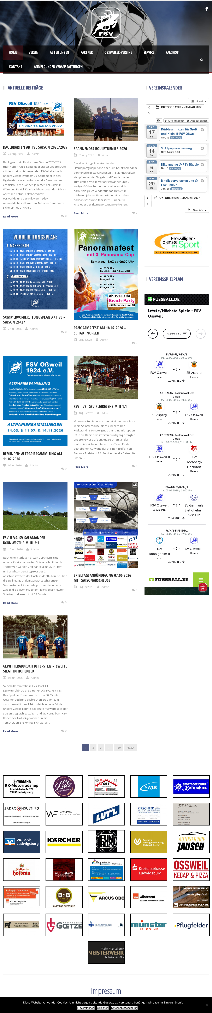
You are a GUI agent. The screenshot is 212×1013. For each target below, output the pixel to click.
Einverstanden (85, 1007)
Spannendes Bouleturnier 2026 (100, 148)
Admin (36, 154)
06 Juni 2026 (86, 587)
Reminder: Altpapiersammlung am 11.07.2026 (32, 456)
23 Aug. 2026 (15, 154)
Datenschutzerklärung (124, 1007)
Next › (130, 747)
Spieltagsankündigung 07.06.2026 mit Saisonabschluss (102, 578)
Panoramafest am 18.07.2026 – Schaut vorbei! (100, 330)
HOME (13, 52)
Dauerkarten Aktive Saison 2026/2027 (35, 147)
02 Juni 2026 (15, 678)
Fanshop (172, 52)
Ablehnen (102, 1007)
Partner (87, 52)
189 (118, 747)
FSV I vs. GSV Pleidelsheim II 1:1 (100, 406)
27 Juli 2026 (15, 329)
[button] (196, 210)
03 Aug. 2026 (86, 155)
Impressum (106, 990)
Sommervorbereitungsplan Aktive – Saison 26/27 (34, 319)
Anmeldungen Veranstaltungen (58, 66)
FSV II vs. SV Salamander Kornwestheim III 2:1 (24, 540)
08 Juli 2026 (85, 340)
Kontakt (15, 66)
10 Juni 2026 (86, 413)
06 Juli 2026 (15, 465)
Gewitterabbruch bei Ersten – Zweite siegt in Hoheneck (35, 668)
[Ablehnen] (207, 1005)
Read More (10, 216)
